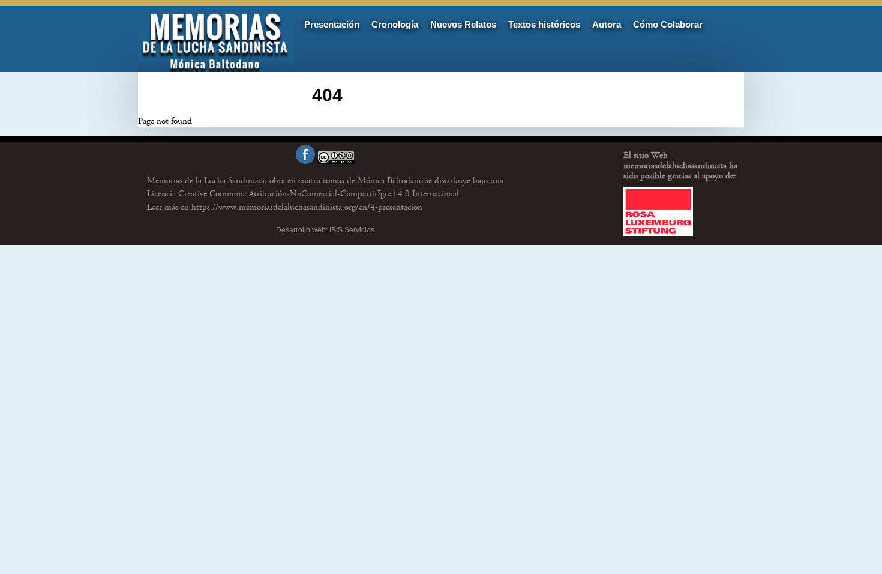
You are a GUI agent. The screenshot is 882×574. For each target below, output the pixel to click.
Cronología (394, 24)
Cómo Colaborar (668, 24)
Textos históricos (544, 24)
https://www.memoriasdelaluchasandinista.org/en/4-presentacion (284, 207)
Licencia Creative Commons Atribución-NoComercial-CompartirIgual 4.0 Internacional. (304, 193)
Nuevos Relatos (463, 24)
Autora (606, 24)
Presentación (331, 24)
